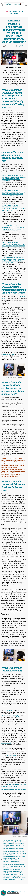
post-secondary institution (13, 871)
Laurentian (20, 859)
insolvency (19, 858)
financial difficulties (16, 853)
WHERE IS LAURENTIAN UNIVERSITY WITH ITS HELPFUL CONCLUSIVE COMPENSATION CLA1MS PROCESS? (14, 33)
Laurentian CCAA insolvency (10, 861)
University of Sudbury (14, 877)
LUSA (4, 871)
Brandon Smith (11, 46)
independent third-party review (17, 856)
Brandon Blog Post (14, 20)
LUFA (22, 869)
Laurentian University (8, 354)
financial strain (11, 855)
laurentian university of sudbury (18, 866)
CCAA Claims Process (12, 845)
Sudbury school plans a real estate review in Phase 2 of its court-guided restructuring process (14, 874)
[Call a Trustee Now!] (3, 893)
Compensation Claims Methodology (16, 848)
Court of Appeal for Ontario (10, 850)
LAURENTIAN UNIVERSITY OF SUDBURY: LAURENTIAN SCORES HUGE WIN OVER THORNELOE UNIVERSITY (14, 244)
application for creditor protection (15, 843)
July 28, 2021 (21, 46)
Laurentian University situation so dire (13, 868)
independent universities (9, 858)
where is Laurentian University (16, 879)
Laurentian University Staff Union (11, 869)
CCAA (4, 845)
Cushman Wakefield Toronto (16, 851)
